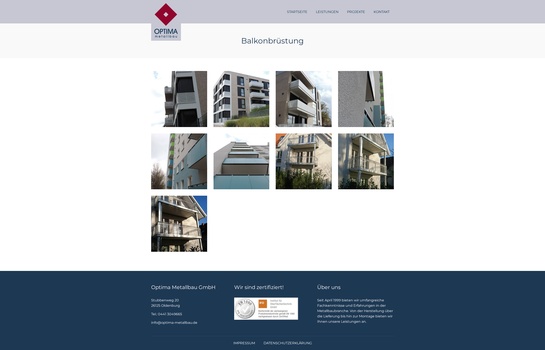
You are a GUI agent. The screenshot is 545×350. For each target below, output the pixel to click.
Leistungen (327, 12)
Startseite (297, 12)
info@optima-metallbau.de (174, 323)
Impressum (244, 343)
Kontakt (382, 12)
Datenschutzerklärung (288, 343)
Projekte (356, 12)
